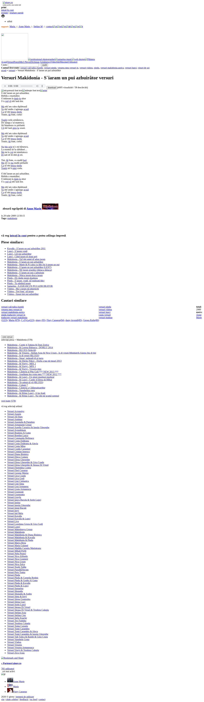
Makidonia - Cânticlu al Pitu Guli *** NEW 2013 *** (32, 371)
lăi (9, 114)
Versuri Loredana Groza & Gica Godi (25, 524)
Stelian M (38, 26)
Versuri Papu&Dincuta (18, 569)
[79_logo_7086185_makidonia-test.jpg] (50, 208)
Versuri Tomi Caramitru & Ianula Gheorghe (27, 634)
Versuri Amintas (14, 419)
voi (11, 152)
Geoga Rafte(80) (91, 320)
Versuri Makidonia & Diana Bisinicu (24, 535)
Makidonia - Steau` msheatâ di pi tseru (25, 358)
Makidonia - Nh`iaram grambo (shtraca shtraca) (29, 270)
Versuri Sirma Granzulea (18, 599)
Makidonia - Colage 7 (17, 385)
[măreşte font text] (31, 90)
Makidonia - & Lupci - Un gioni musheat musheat (30, 377)
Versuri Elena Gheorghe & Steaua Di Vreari (28, 465)
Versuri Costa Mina (16, 446)
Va (2, 109)
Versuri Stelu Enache (17, 618)
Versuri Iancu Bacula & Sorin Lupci (24, 500)
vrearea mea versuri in (68, 68)
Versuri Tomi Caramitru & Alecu (22, 631)
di (18, 155)
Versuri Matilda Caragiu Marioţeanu (24, 548)
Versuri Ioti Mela (15, 513)
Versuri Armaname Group (19, 424)
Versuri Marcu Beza (16, 543)
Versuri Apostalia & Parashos (21, 422)
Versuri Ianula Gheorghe (18, 505)
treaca (13, 112)
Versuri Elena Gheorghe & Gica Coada (25, 462)
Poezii (17, 62)
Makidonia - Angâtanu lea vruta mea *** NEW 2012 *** (34, 374)
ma (12, 163)
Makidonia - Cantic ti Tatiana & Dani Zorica (28, 345)
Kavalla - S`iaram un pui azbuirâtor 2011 (26, 248)
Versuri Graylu (14, 497)
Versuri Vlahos (14, 642)
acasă (3, 70)
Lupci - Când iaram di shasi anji (22, 256)
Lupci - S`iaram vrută (17, 251)
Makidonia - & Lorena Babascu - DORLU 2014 (30, 347)
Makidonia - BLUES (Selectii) (21, 350)
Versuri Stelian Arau (16, 612)
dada (16, 98)
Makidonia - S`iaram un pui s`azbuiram (25, 272)
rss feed (33, 699)
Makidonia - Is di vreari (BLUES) (23, 355)
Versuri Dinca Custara (17, 457)
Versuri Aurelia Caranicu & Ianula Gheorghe (28, 427)
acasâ (26, 109)
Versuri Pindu (13, 575)
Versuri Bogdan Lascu (17, 435)
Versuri (10, 62)
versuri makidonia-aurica (112, 68)
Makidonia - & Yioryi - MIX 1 (21, 366)
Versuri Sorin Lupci (16, 604)
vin (2, 699)
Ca (2, 112)
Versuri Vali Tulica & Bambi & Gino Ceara (27, 636)
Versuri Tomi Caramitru (18, 628)
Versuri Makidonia (16, 532)
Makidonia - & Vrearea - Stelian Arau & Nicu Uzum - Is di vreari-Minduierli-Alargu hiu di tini (51, 353)
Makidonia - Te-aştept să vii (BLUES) (25, 382)
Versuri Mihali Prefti (16, 551)
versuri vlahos (86, 68)
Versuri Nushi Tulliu (16, 567)
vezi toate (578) (8, 401)
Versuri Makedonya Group (19, 529)
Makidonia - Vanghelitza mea (21, 390)
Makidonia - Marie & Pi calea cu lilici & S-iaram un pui (33, 264)
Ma (2, 106)
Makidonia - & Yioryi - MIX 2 (21, 363)
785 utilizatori (7, 668)
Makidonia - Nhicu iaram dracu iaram (25, 275)
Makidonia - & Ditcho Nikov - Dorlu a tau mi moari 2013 (34, 361)
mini (14, 168)
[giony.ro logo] (7, 2)
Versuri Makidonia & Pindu (20, 540)
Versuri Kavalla (14, 516)
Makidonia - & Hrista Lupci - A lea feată (26, 393)
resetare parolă (16, 12)
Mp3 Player (25, 62)
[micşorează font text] (11, 90)
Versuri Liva (13, 521)
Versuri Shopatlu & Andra (19, 594)
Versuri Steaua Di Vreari (18, 607)
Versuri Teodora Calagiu (18, 623)
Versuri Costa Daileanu (18, 441)
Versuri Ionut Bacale (16, 508)
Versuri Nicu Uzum (16, 561)
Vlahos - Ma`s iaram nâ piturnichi (23, 288)
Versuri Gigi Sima (15, 484)
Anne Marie (24, 26)
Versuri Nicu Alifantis (17, 556)
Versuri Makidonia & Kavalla (21, 537)
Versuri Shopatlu (15, 591)
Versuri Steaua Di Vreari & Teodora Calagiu (28, 610)
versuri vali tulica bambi (31, 68)
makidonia (12, 218)
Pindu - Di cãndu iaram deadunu (22, 278)
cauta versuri (105, 315)
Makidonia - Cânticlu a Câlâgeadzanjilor (26, 387)
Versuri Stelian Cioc (16, 615)
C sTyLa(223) (27, 320)
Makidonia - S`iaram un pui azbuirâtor (25, 262)
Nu (2, 147)
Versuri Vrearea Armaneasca (20, 647)
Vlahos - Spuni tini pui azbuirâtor (23, 294)
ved (7, 101)
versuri (12, 70)
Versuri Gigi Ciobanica (18, 481)
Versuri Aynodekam (16, 430)
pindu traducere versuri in (13, 315)
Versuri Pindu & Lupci (18, 586)
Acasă (4, 62)
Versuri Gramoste (15, 492)
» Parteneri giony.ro (11, 663)
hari (25, 160)
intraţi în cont (7, 10)
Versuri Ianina (13, 502)
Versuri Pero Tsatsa (16, 572)
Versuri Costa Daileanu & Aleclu (22, 443)
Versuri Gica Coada (16, 475)
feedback (24, 699)
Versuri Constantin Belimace (20, 438)
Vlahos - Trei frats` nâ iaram (20, 291)
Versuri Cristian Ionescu (18, 451)
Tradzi (4, 120)
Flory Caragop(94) (55, 320)
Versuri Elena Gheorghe (18, 459)
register (4, 12)
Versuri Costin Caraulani (18, 449)
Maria (13, 26)
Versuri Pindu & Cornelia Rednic (22, 577)
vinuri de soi (143, 68)
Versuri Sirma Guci (16, 602)
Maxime (64, 62)
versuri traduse (105, 317)
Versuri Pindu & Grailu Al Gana (22, 580)
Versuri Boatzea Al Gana (19, 433)
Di (2, 155)
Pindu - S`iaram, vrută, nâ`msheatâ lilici (25, 280)
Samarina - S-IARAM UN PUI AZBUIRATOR (30, 286)
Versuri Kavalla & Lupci (18, 518)
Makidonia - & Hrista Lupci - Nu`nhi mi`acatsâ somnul (33, 396)
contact (49, 26)
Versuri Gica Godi (15, 478)
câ (10, 101)
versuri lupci (131, 68)
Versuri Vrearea (14, 645)
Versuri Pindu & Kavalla (18, 583)
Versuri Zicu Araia (15, 653)
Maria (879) (14, 320)
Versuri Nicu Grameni (17, 559)
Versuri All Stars (15, 416)
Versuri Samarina (15, 588)
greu (15, 128)
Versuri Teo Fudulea (16, 620)
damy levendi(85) (73, 320)
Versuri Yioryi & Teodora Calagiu (23, 650)
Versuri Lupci (13, 526)
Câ (2, 128)
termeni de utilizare (25, 696)
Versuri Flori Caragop (17, 470)
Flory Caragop (20, 691)
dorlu (19, 112)
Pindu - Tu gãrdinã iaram (19, 283)
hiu (6, 147)
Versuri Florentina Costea (19, 467)
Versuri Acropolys (15, 411)
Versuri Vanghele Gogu (18, 639)
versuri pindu (50, 68)
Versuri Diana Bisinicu (18, 454)
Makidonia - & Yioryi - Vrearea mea (24, 369)
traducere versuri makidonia (14, 317)
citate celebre (12, 699)
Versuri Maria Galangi (17, 545)
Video (53, 62)
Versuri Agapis (14, 414)
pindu (96, 68)
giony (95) (40, 320)
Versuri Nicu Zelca (16, 564)
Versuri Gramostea (16, 494)
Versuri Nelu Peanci (16, 553)
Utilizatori (72, 62)
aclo (10, 147)
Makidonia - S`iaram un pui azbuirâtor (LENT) (29, 267)
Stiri (58, 62)
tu (20, 98)
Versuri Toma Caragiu (17, 626)
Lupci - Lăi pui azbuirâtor (19, 254)
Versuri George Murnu (18, 473)
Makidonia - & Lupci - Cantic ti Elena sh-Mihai (29, 379)
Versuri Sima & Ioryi (17, 596)
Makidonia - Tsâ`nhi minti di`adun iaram (26, 259)
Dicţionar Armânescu (41, 62)
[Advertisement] (36, 226)
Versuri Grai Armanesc (18, 486)
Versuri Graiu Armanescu (19, 489)
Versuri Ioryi (13, 510)
